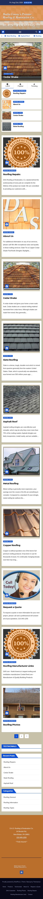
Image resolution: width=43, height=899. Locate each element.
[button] (36, 32)
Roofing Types (8, 73)
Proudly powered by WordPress (11, 882)
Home (4, 886)
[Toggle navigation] (20, 31)
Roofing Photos (11, 724)
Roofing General (19, 101)
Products (10, 886)
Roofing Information (20, 90)
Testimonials (18, 886)
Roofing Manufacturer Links (18, 666)
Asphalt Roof (10, 421)
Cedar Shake (18, 115)
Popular (20, 86)
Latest (8, 86)
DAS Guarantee (10, 890)
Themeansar (36, 882)
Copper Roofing (11, 545)
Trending (34, 86)
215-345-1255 (21, 837)
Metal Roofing (10, 483)
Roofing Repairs (19, 93)
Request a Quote (12, 607)
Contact (30, 894)
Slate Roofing (11, 77)
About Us (16, 104)
